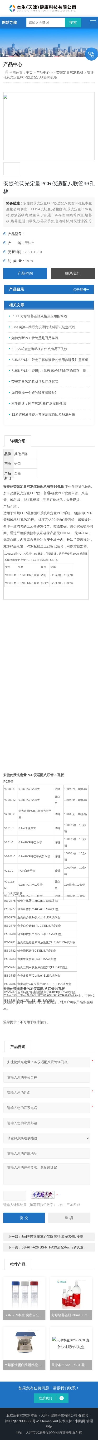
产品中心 (43, 72)
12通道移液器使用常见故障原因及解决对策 (43, 414)
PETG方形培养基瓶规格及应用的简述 (39, 316)
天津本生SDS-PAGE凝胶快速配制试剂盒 (71, 1365)
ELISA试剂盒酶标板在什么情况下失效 (39, 349)
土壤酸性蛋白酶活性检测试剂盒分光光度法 (25, 1365)
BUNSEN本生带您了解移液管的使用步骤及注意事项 (49, 360)
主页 (30, 72)
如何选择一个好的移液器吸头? (34, 392)
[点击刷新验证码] (42, 1195)
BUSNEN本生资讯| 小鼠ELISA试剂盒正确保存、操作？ (51, 371)
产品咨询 (25, 273)
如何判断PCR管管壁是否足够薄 (34, 338)
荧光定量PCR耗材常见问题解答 (34, 382)
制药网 (80, 1421)
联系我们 (72, 273)
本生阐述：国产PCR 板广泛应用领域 (38, 403)
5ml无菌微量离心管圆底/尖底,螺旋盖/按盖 (52, 1236)
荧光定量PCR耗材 (69, 72)
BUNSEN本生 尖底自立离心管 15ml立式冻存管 (25, 1315)
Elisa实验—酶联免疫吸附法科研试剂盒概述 (43, 327)
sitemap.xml (49, 1421)
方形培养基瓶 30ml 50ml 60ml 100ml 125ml (71, 1315)
